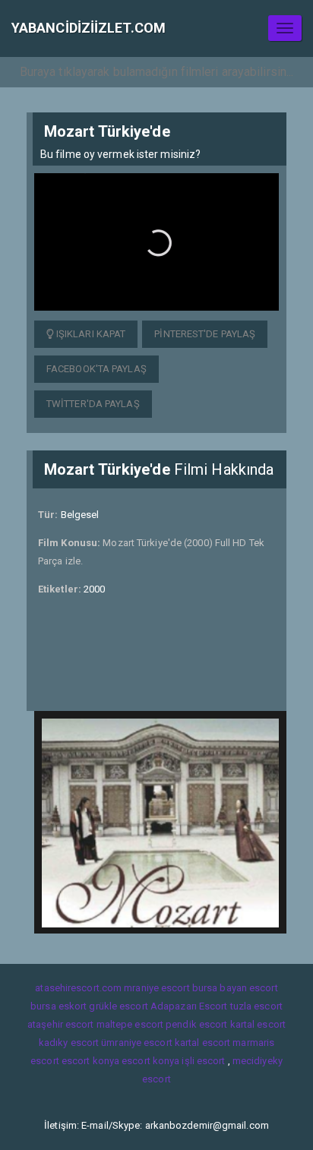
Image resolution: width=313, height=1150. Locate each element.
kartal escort (258, 1024)
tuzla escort (256, 1006)
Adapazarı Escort (189, 1006)
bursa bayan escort (235, 988)
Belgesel (80, 514)
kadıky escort (69, 1042)
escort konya (90, 1060)
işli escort (203, 1060)
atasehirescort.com (78, 988)
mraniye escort (156, 988)
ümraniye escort (136, 1042)
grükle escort (118, 1006)
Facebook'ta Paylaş (96, 368)
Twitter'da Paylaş (93, 403)
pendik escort (196, 1024)
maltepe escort (129, 1024)
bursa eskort (58, 1006)
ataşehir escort (60, 1024)
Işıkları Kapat (90, 334)
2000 (94, 589)
